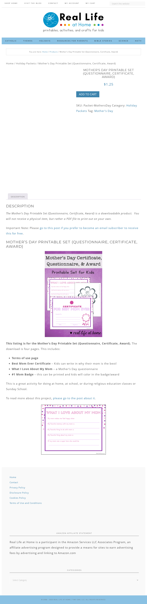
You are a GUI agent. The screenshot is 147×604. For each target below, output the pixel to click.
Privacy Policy (17, 487)
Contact (14, 482)
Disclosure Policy (19, 492)
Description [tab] (18, 197)
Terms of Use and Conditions (26, 503)
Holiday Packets (26, 63)
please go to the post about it (74, 398)
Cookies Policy (18, 497)
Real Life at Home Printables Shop (73, 22)
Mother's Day (103, 111)
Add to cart (88, 94)
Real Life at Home (62, 600)
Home (10, 63)
